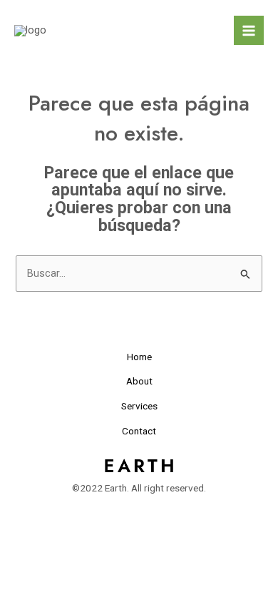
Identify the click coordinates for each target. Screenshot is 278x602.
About (139, 381)
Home (139, 356)
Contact (139, 431)
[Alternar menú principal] (249, 31)
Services (139, 406)
